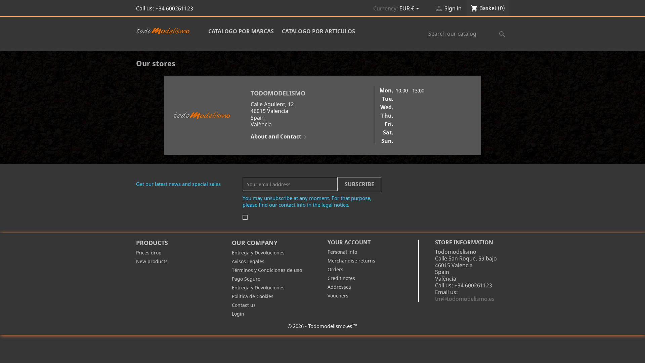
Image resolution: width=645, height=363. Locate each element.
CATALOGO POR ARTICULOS (318, 31)
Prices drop (149, 252)
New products (152, 261)
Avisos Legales (248, 261)
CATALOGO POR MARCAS (241, 31)
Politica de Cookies (252, 296)
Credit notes (341, 278)
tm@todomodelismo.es (464, 298)
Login (238, 314)
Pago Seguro (246, 279)
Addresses (339, 287)
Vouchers (338, 295)
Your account (349, 242)
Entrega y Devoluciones (258, 252)
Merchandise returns (351, 260)
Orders (335, 269)
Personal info (342, 252)
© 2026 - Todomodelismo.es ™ (322, 326)
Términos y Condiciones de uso (267, 270)
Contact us (244, 305)
